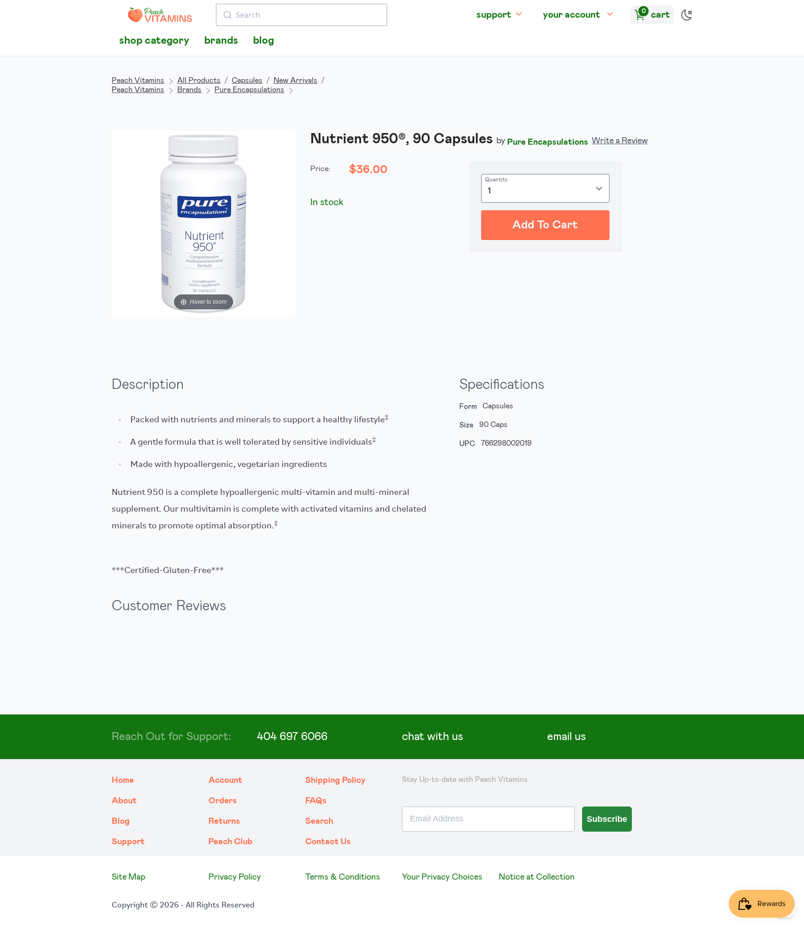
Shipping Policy (335, 780)
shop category (154, 40)
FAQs (316, 801)
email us (566, 736)
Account (225, 780)
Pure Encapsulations (249, 89)
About (124, 801)
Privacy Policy (234, 877)
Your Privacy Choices (442, 877)
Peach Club (230, 842)
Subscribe (607, 819)
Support (128, 842)
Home (123, 780)
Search (319, 821)
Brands (189, 89)
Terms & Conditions (342, 877)
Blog (121, 821)
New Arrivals (295, 80)
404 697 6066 (292, 736)
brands (221, 40)
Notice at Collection (537, 877)
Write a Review (620, 141)
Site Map (128, 877)
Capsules (247, 80)
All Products (199, 80)
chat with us (432, 736)
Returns (224, 821)
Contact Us (328, 842)
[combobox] (301, 15)
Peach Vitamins (138, 80)
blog (263, 40)
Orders (222, 801)
